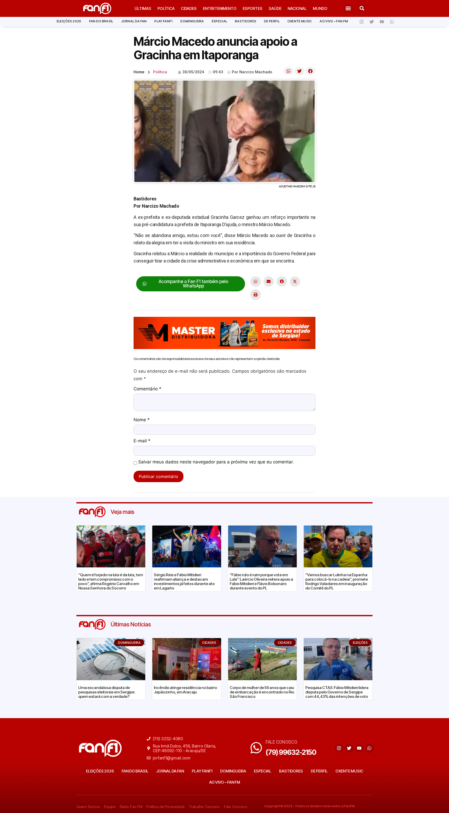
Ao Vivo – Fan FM (334, 21)
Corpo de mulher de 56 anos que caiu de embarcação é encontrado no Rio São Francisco (262, 692)
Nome (142, 420)
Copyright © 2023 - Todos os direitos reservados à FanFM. (309, 806)
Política (166, 8)
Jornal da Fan (134, 21)
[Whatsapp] (391, 21)
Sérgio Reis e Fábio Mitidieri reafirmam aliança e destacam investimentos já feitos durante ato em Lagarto (184, 581)
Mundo (320, 8)
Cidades (189, 8)
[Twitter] (371, 21)
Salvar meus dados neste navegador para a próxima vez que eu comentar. (216, 462)
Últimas (143, 8)
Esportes (252, 8)
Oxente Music (299, 21)
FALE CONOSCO (281, 742)
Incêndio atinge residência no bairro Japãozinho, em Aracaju (185, 689)
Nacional (297, 8)
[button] (348, 8)
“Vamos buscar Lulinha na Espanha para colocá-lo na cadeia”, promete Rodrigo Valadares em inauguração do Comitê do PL (336, 581)
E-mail (142, 441)
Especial (219, 21)
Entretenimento (219, 8)
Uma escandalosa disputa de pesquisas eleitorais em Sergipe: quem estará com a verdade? (106, 692)
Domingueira (192, 21)
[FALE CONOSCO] (256, 747)
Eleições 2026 (69, 21)
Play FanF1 (163, 21)
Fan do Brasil (101, 21)
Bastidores (245, 21)
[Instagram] (361, 21)
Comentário (147, 389)
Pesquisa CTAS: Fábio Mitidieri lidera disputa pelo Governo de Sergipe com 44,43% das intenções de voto (336, 692)
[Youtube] (381, 21)
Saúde (275, 8)
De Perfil (272, 21)
